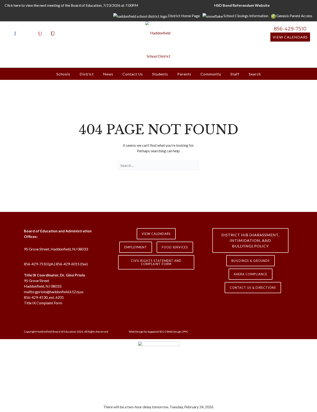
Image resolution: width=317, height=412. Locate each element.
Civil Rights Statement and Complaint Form (156, 262)
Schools (63, 74)
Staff (234, 74)
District (87, 74)
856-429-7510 (290, 29)
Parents (184, 74)
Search (255, 74)
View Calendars (290, 37)
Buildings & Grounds (250, 261)
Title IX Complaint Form (43, 303)
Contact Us (133, 74)
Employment (135, 247)
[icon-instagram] (52, 33)
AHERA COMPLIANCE (250, 274)
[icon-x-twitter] (29, 33)
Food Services (175, 247)
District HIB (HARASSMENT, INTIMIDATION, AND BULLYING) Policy (250, 240)
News (108, 74)
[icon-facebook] (16, 33)
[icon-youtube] (41, 33)
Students (160, 74)
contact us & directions (253, 287)
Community (211, 74)
